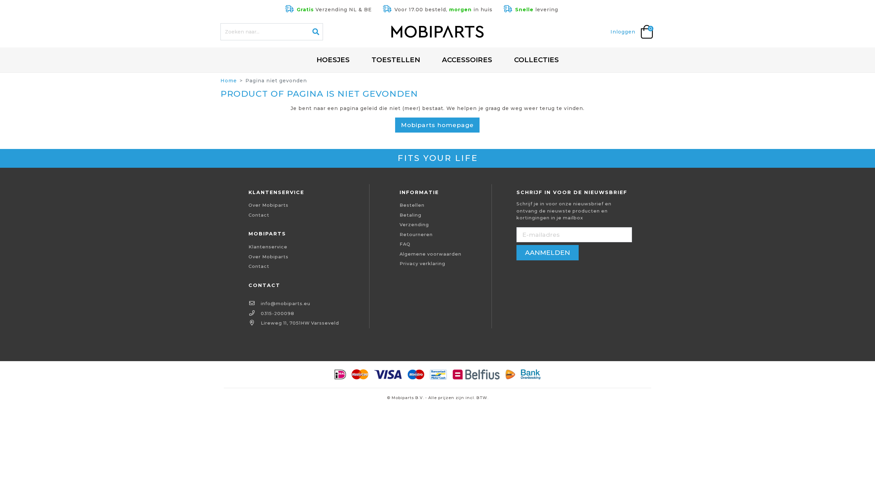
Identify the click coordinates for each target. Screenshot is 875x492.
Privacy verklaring (422, 263)
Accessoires (467, 60)
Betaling (410, 215)
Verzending (414, 224)
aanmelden (547, 252)
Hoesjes (333, 60)
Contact (258, 215)
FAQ (405, 244)
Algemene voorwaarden (430, 254)
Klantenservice (267, 246)
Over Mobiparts (268, 205)
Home (228, 81)
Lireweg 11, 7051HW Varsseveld (300, 323)
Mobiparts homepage (437, 124)
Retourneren (416, 234)
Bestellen (412, 205)
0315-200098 (277, 313)
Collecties (536, 60)
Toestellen (396, 60)
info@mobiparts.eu (285, 303)
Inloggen (622, 32)
